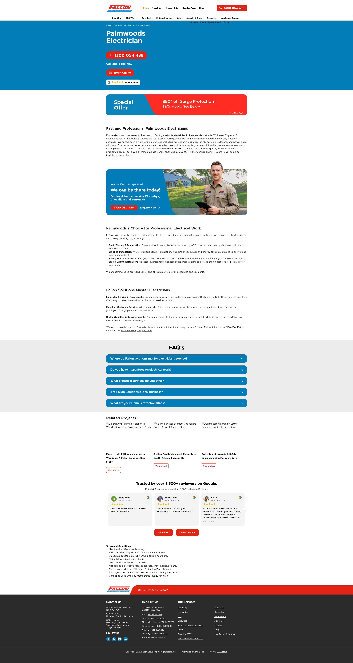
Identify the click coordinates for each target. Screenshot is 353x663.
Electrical (146, 18)
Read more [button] (208, 521)
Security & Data (194, 18)
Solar (178, 18)
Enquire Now (148, 207)
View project (113, 470)
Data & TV (219, 608)
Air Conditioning (164, 18)
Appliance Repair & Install (190, 638)
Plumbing (116, 18)
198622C (160, 630)
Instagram (114, 639)
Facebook (108, 639)
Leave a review (187, 532)
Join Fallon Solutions (224, 634)
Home (108, 25)
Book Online (122, 72)
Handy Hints (172, 8)
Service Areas (189, 8)
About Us (156, 8)
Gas (179, 616)
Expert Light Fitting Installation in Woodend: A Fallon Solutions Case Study (126, 458)
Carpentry (211, 18)
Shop (201, 8)
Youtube (120, 639)
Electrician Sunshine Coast (125, 25)
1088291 (161, 618)
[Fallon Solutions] (119, 8)
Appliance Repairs (230, 18)
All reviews (164, 532)
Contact (218, 625)
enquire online (204, 152)
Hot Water (131, 18)
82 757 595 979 (155, 614)
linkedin (126, 639)
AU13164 (162, 637)
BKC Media (222, 651)
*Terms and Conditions (193, 652)
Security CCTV (185, 634)
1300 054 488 (234, 8)
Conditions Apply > (237, 113)
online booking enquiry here (136, 330)
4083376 (163, 634)
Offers (146, 8)
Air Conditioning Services (190, 625)
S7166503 (167, 626)
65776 (171, 622)
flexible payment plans (118, 155)
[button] (123, 82)
